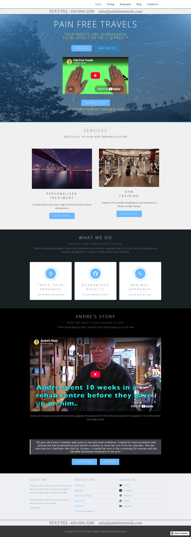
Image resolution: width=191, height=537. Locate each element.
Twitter (126, 485)
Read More (35, 507)
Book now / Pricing (83, 495)
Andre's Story (95, 102)
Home (98, 4)
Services (82, 48)
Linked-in (127, 506)
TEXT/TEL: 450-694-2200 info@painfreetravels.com (95, 11)
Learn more (62, 215)
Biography (125, 4)
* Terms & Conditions (84, 511)
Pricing (110, 4)
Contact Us (152, 4)
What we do (107, 48)
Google (126, 500)
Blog (138, 4)
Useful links (80, 506)
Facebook (127, 490)
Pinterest (127, 495)
